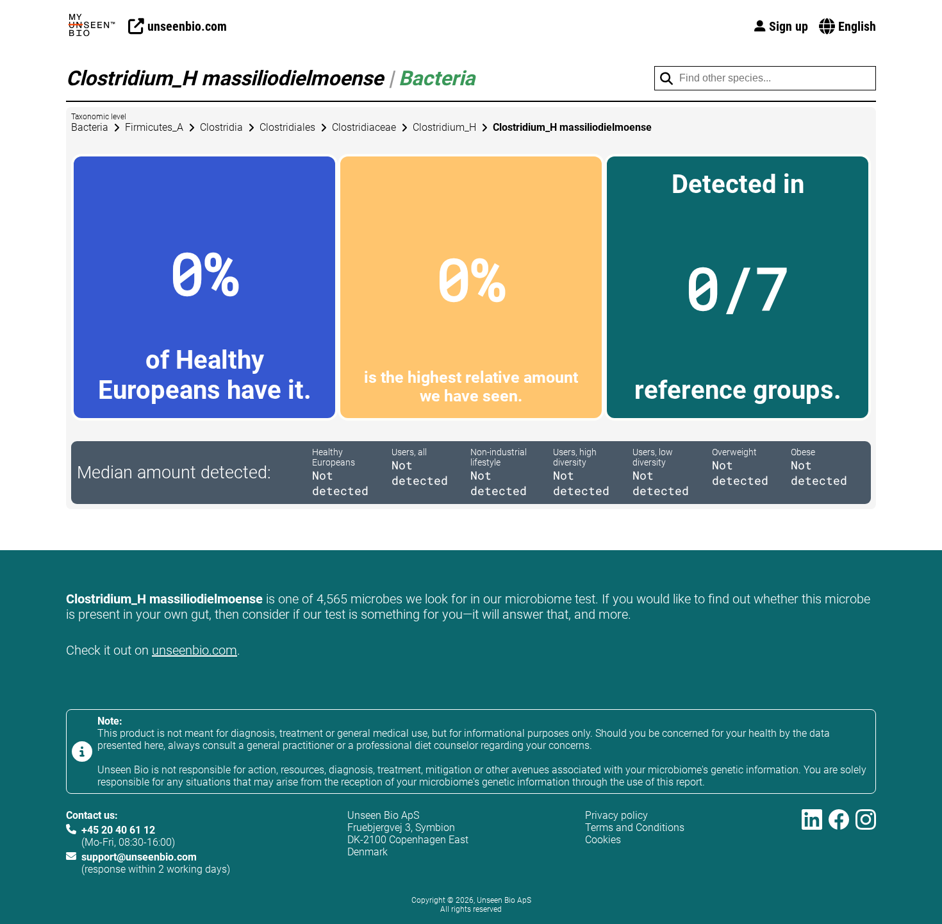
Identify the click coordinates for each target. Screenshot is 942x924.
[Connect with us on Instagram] (865, 842)
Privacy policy (616, 815)
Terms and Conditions (634, 827)
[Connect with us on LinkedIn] (812, 842)
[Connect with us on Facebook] (839, 842)
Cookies (603, 840)
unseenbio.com (194, 650)
